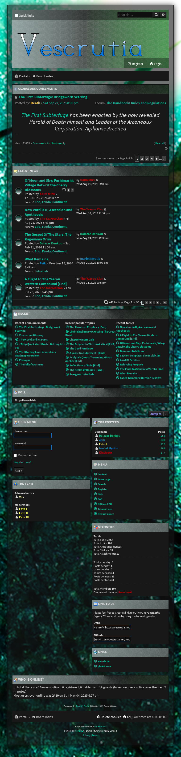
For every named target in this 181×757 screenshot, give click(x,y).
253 (163, 435)
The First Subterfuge (45, 115)
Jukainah (41, 271)
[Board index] (81, 39)
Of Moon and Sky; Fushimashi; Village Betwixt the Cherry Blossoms (49, 185)
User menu (26, 422)
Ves (21, 497)
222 (163, 444)
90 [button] (165, 302)
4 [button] (152, 159)
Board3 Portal (83, 706)
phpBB (79, 730)
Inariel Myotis (90, 259)
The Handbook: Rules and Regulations (136, 103)
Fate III (24, 517)
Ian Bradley (100, 726)
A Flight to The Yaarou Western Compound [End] (46, 281)
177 (163, 452)
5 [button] (157, 159)
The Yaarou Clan (51, 219)
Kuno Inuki (125, 592)
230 (163, 440)
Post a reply (58, 143)
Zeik (43, 263)
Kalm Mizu (47, 194)
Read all (160, 143)
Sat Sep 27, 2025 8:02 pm (60, 103)
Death (35, 103)
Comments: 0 (41, 143)
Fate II (23, 513)
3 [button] (147, 159)
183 (163, 448)
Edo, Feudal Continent (51, 202)
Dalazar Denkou (51, 243)
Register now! (22, 462)
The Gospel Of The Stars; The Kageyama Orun (48, 236)
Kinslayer (105, 452)
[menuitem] (156, 63)
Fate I (23, 508)
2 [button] (142, 159)
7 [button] (164, 159)
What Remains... (38, 259)
